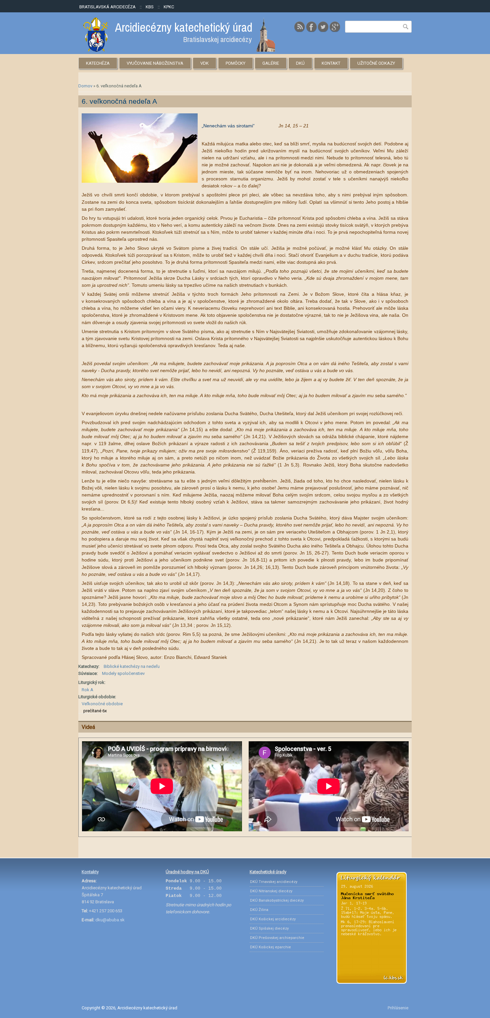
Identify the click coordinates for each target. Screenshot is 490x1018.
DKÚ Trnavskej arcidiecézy (273, 882)
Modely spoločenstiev (123, 673)
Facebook (311, 26)
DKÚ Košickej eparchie (270, 947)
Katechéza (98, 63)
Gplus (334, 26)
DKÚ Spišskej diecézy (269, 928)
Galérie (270, 63)
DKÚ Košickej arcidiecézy (273, 919)
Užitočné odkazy (376, 63)
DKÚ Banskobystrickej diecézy (277, 900)
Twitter (323, 26)
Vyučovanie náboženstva (155, 63)
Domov (85, 85)
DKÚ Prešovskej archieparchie (277, 938)
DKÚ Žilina (259, 910)
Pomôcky (235, 63)
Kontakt (331, 63)
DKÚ (300, 63)
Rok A (87, 689)
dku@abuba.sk (110, 919)
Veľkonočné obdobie (102, 703)
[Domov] (179, 50)
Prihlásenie (398, 1007)
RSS (299, 26)
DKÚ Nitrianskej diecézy (271, 891)
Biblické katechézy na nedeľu (132, 666)
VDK (204, 63)
